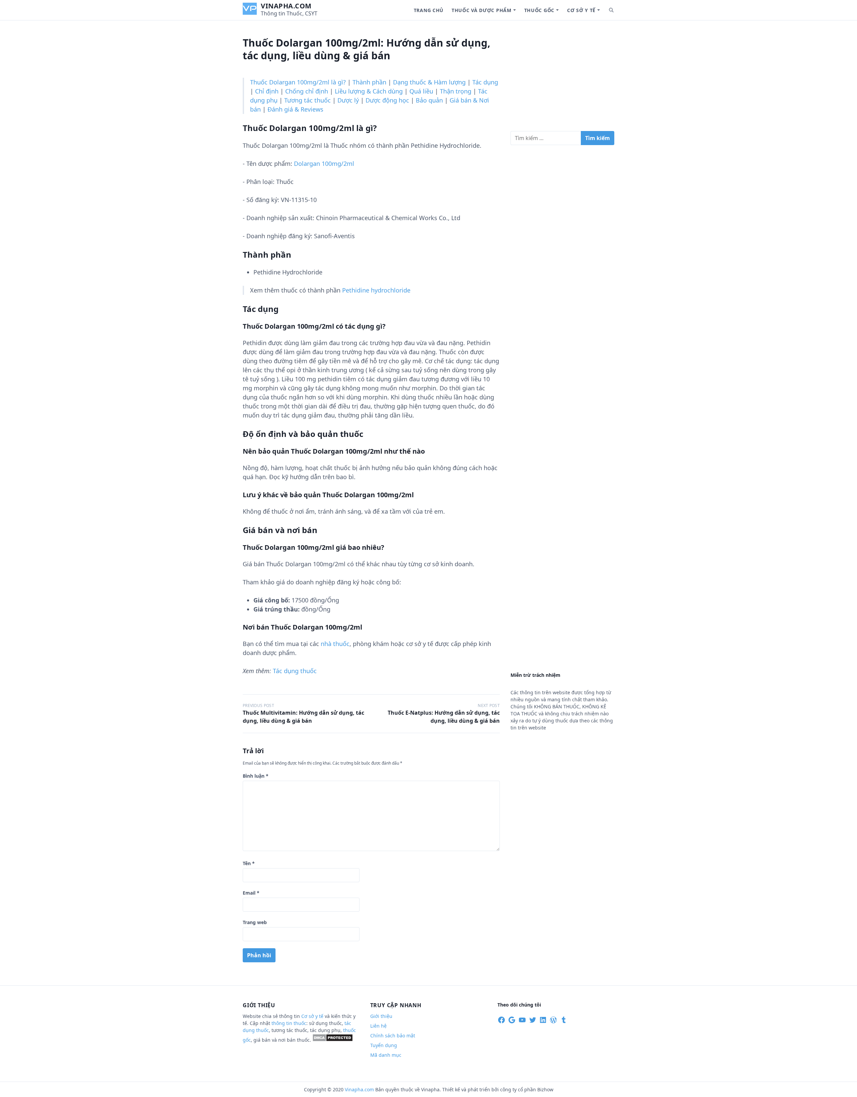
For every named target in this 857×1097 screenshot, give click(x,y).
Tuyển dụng (383, 1045)
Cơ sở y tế (581, 10)
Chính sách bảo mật (392, 1035)
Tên (249, 863)
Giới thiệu (381, 1016)
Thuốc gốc (539, 10)
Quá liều (421, 91)
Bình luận (255, 776)
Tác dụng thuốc (295, 671)
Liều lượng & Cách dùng (369, 91)
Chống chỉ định (306, 91)
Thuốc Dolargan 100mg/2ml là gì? (298, 82)
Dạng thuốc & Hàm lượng (429, 82)
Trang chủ (429, 10)
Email (251, 893)
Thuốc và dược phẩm (482, 10)
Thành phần (369, 82)
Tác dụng (485, 82)
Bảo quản (429, 100)
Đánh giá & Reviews (295, 109)
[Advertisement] (562, 78)
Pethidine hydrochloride (376, 290)
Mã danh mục (385, 1055)
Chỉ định (267, 91)
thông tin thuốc (288, 1023)
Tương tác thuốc (307, 100)
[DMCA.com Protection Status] (332, 1040)
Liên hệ (378, 1026)
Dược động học (387, 100)
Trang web (255, 922)
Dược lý (348, 100)
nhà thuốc (335, 644)
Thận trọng (455, 91)
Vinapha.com (286, 5)
